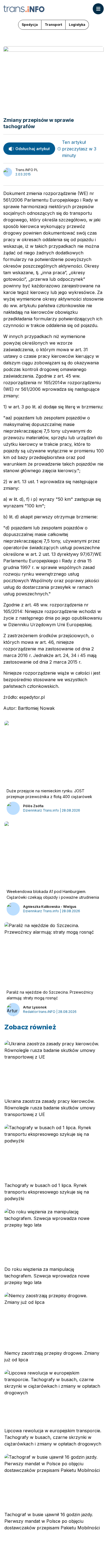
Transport (53, 25)
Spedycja (30, 25)
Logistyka (77, 25)
